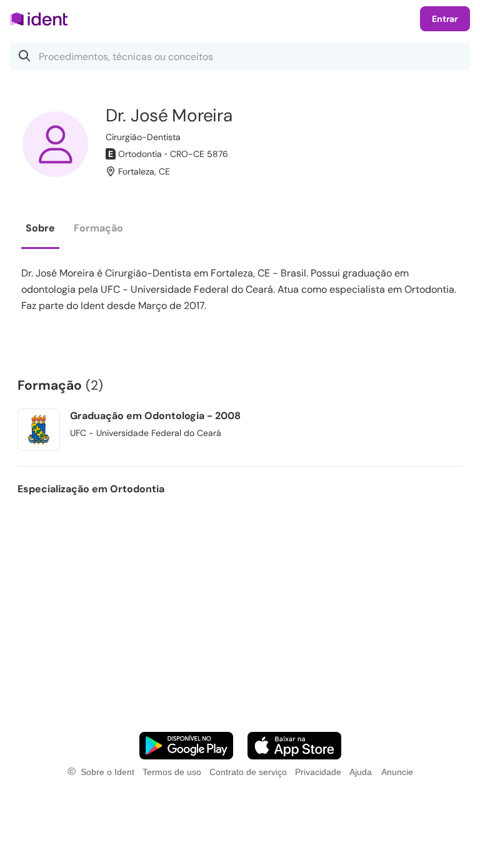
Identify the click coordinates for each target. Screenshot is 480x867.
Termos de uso (171, 772)
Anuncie (397, 772)
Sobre (40, 228)
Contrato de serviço (248, 772)
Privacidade (318, 772)
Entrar (445, 18)
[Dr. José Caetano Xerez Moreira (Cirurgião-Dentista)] (55, 144)
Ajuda (360, 772)
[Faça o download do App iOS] (294, 746)
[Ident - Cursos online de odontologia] (43, 19)
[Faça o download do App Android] (186, 746)
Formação (98, 228)
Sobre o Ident (107, 772)
